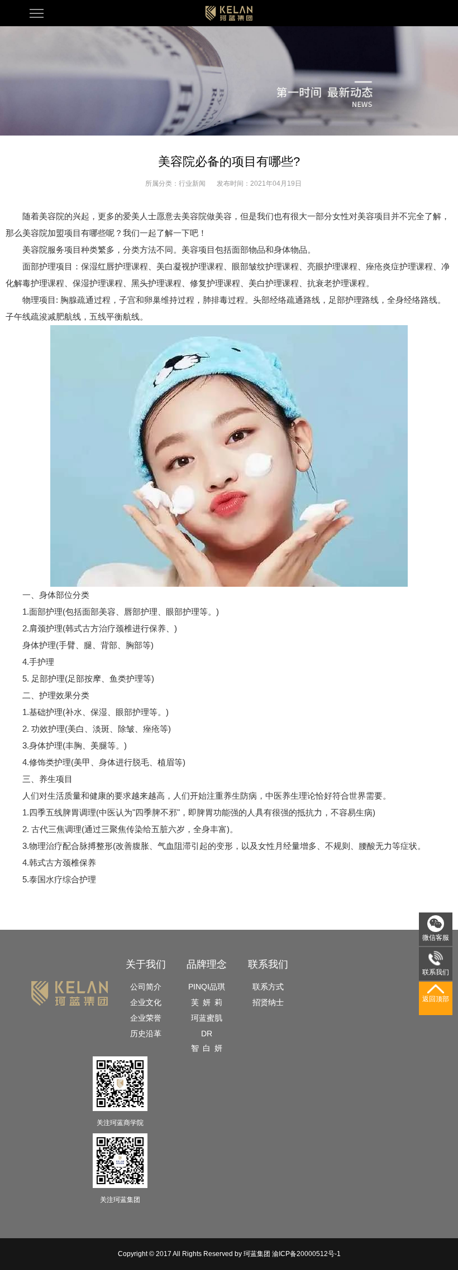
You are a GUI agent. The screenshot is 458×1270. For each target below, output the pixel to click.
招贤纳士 (268, 1002)
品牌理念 (207, 964)
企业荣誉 (145, 1017)
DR (206, 1033)
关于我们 (146, 964)
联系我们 (268, 964)
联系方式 (268, 986)
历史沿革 (145, 1033)
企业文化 (145, 1002)
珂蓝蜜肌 (206, 1017)
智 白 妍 (206, 1048)
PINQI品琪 (206, 986)
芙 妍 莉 (206, 1002)
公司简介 (145, 986)
